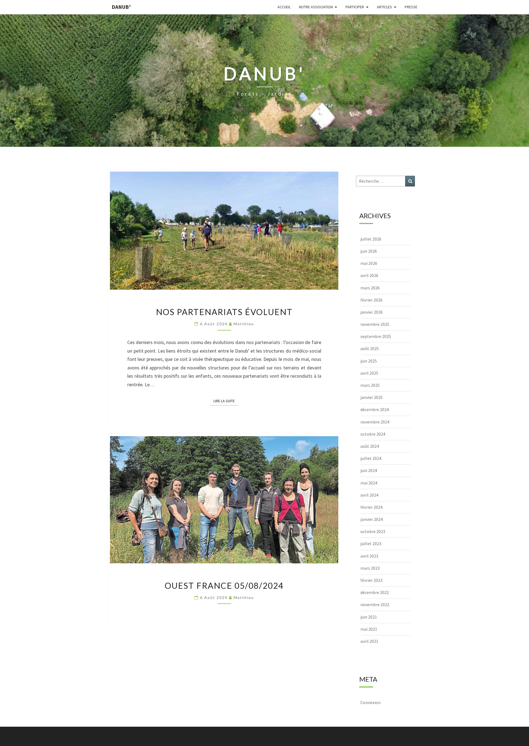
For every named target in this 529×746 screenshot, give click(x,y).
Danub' (121, 6)
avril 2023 (369, 556)
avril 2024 (369, 495)
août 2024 (369, 446)
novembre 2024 (374, 422)
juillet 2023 (370, 543)
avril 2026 (369, 275)
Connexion (370, 702)
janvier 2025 (371, 397)
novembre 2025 (374, 324)
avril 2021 (369, 641)
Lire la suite (226, 400)
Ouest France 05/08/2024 (224, 585)
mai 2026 (368, 263)
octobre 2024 (372, 434)
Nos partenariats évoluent (224, 312)
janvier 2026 (371, 312)
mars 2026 (370, 288)
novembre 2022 (374, 604)
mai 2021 (368, 629)
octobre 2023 (372, 531)
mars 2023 (370, 568)
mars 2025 (370, 385)
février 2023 (371, 580)
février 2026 (371, 300)
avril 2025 (369, 373)
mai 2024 (368, 483)
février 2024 (371, 507)
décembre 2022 (374, 592)
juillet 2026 (370, 239)
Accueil (284, 6)
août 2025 (369, 348)
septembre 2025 (375, 336)
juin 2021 (368, 617)
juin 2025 (368, 361)
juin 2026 (368, 251)
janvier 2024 (371, 519)
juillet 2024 (370, 458)
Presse (411, 6)
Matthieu (244, 323)
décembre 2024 (374, 409)
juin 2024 (368, 470)
